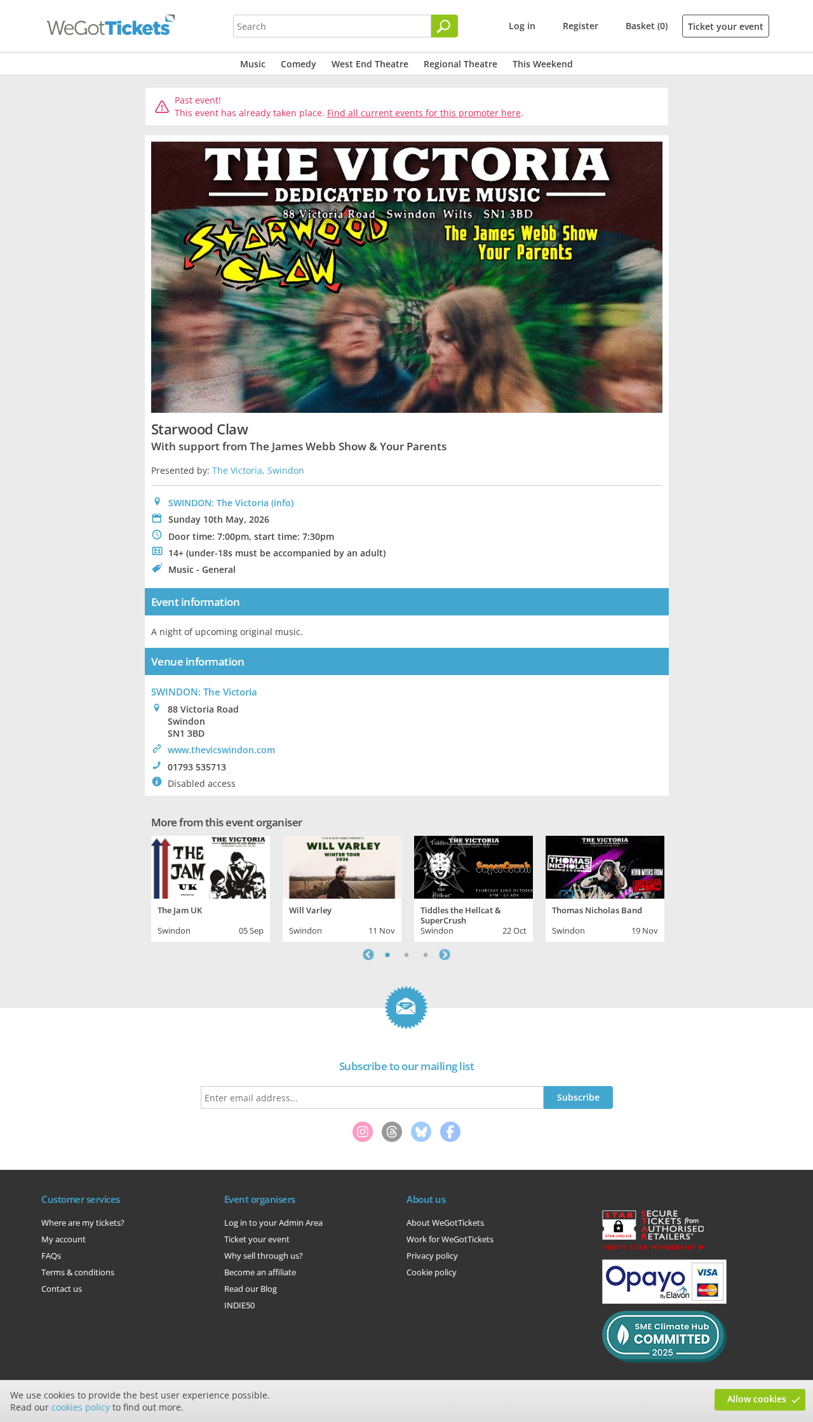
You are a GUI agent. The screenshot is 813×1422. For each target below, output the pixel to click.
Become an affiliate (260, 1272)
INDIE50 (239, 1305)
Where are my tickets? (82, 1222)
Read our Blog (250, 1288)
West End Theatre (370, 64)
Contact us (61, 1288)
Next (444, 954)
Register (580, 26)
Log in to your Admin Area (273, 1222)
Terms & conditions (77, 1272)
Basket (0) (647, 26)
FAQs (51, 1255)
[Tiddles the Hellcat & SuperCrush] (473, 866)
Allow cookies (756, 1399)
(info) (282, 503)
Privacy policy (432, 1255)
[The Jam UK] (210, 866)
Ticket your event (725, 26)
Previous (368, 954)
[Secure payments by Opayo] (664, 1300)
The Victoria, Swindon (258, 470)
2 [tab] (406, 954)
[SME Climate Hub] (664, 1359)
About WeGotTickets (445, 1222)
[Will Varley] (342, 866)
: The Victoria (204, 691)
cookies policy (80, 1407)
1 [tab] (387, 954)
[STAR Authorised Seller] (653, 1249)
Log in (522, 26)
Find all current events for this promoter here (424, 113)
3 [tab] (425, 954)
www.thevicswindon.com (221, 750)
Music (252, 64)
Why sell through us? (263, 1255)
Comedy (298, 64)
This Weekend (543, 64)
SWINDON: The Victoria (218, 503)
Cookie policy (431, 1272)
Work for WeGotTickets (450, 1239)
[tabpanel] (210, 887)
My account (63, 1239)
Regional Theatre (460, 64)
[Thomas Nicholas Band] (605, 866)
